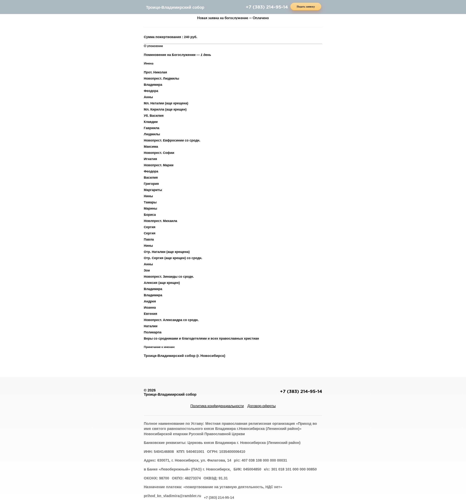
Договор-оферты (261, 406)
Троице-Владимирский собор (175, 7)
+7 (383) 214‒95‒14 (267, 6)
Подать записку (306, 6)
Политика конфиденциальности (217, 406)
